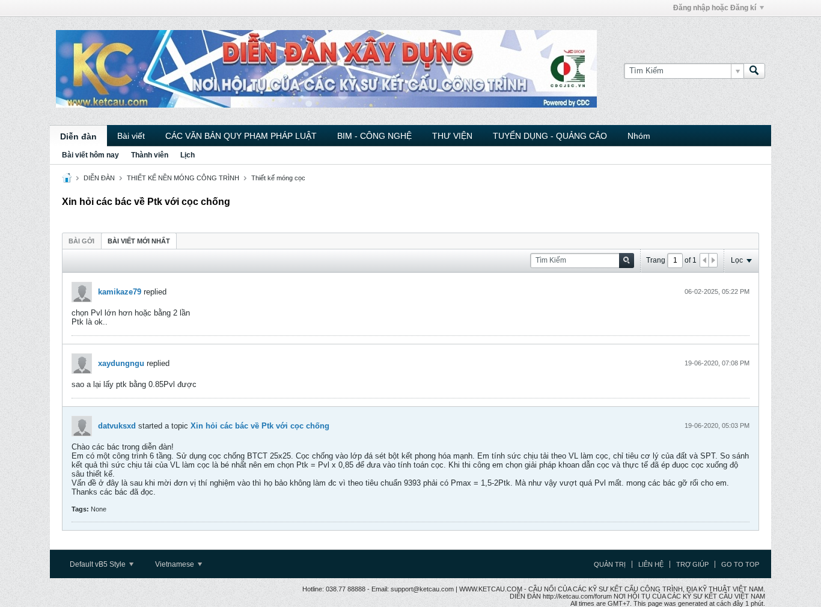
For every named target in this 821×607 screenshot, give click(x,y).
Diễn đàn (78, 136)
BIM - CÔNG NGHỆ (374, 136)
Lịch (187, 155)
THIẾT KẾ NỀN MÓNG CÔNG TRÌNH (183, 177)
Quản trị (610, 564)
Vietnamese (175, 564)
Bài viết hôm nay (90, 155)
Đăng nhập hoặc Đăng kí (714, 8)
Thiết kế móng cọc (278, 177)
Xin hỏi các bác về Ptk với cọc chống (260, 425)
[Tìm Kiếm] (754, 71)
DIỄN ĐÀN (99, 177)
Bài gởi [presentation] (81, 241)
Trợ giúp (692, 564)
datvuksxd (117, 425)
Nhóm (638, 136)
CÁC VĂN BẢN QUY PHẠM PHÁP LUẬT (241, 136)
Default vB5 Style (98, 564)
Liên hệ (651, 564)
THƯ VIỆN (452, 136)
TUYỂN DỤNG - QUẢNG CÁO (550, 136)
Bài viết (131, 136)
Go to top (740, 564)
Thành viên (149, 155)
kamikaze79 (119, 291)
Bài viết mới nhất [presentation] (139, 241)
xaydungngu (121, 363)
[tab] (81, 241)
